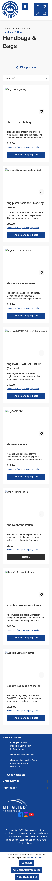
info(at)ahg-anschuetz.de (22, 754)
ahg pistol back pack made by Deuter (25, 205)
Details (26, 557)
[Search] (37, 6)
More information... (35, 857)
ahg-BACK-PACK (17, 444)
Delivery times (25, 843)
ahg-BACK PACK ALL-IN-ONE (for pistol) (25, 366)
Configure (26, 863)
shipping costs (35, 830)
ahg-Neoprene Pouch (20, 525)
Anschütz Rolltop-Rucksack (24, 605)
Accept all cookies (27, 877)
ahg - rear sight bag (19, 122)
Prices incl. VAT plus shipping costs (23, 147)
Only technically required (27, 870)
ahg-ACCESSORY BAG (21, 283)
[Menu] (25, 6)
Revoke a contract (15, 775)
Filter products (28, 67)
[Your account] (37, 13)
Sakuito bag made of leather (24, 686)
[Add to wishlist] (41, 111)
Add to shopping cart (26, 154)
